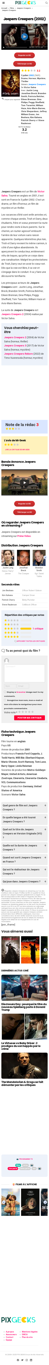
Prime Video (24, 536)
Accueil (4, 8)
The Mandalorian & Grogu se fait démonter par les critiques (22, 1083)
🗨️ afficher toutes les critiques (29, 641)
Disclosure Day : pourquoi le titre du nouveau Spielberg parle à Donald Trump (24, 1007)
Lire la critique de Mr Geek (17, 450)
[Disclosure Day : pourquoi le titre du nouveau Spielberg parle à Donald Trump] (24, 988)
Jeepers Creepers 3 (15, 345)
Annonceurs (11, 1334)
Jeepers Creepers (24, 8)
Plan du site (27, 1337)
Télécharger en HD (24, 64)
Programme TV (26, 1159)
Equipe (9, 1340)
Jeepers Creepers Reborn (18, 353)
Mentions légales (30, 1332)
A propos (10, 1332)
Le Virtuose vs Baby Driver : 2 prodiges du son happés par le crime (20, 1046)
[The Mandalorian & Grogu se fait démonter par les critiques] (24, 1066)
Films (12, 8)
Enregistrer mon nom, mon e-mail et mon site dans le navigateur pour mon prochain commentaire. (23, 704)
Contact (9, 1337)
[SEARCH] (46, 3)
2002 (31, 75)
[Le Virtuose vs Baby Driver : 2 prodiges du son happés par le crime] (24, 1027)
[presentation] (45, 557)
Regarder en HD (24, 55)
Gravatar (21, 692)
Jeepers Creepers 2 (12, 314)
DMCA (24, 1334)
